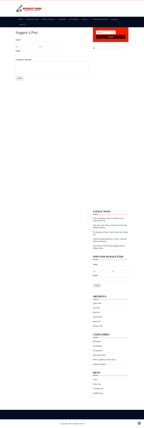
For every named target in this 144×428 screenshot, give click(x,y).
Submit (19, 78)
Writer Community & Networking (104, 360)
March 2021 (97, 321)
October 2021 (97, 317)
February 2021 (98, 326)
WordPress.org (98, 393)
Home (21, 19)
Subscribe (114, 19)
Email (18, 51)
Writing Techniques (48, 19)
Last (40, 46)
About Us (84, 19)
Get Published (73, 19)
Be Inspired (62, 19)
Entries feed (97, 384)
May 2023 (96, 312)
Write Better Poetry (32, 19)
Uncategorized (98, 350)
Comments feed (98, 389)
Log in (95, 379)
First (17, 46)
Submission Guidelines (100, 19)
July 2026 (96, 308)
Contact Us (22, 24)
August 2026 (97, 303)
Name (18, 40)
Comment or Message (24, 59)
